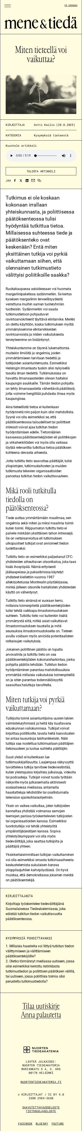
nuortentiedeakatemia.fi (41, 1082)
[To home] (41, 27)
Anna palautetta (41, 1015)
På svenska (71, 5)
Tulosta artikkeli (41, 171)
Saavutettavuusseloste (41, 1107)
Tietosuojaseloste (41, 1111)
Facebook (25, 1124)
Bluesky (42, 1124)
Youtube (57, 1124)
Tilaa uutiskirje (41, 1006)
